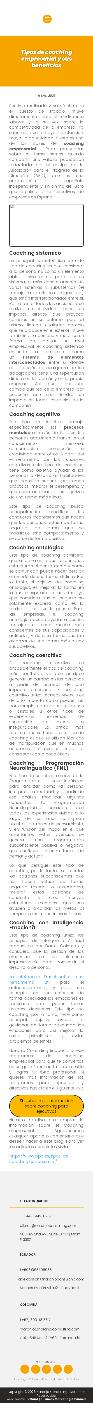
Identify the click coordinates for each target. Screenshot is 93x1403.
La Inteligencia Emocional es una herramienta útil (46, 979)
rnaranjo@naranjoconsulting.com (49, 1329)
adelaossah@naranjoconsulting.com (51, 1279)
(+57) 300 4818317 (35, 1319)
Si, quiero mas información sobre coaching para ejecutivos (46, 1106)
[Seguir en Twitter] (68, 1369)
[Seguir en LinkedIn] (46, 1369)
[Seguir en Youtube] (57, 1369)
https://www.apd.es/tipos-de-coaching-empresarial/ (40, 1158)
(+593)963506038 (36, 1269)
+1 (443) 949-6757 (36, 1216)
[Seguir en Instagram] (35, 1369)
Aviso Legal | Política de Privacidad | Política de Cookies (46, 1379)
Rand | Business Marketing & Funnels (58, 1399)
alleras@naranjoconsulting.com (48, 1225)
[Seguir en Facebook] (24, 1369)
